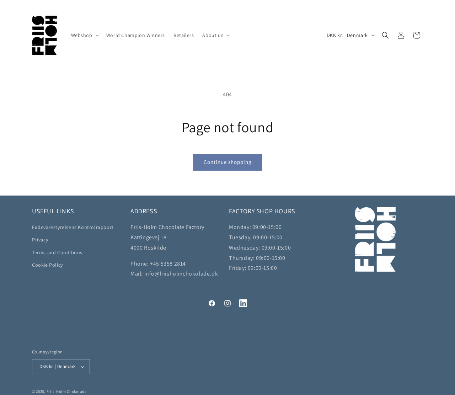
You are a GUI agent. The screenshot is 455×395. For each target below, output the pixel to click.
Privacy (40, 239)
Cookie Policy (47, 265)
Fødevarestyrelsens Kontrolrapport (73, 227)
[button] (84, 35)
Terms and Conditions (57, 252)
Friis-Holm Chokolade (67, 391)
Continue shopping (228, 162)
